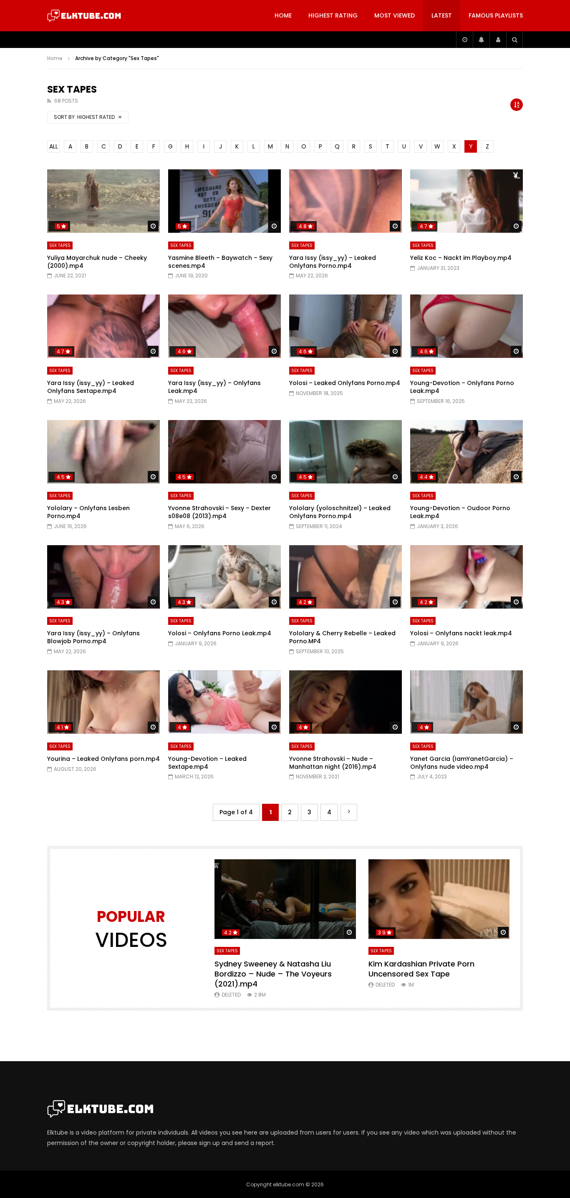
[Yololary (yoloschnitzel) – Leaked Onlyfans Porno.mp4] (345, 451)
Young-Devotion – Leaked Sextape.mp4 (207, 763)
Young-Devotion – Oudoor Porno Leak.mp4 (460, 512)
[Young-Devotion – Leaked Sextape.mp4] (224, 702)
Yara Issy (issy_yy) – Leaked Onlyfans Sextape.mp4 (90, 387)
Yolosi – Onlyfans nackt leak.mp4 (461, 633)
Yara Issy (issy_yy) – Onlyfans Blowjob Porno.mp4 (93, 637)
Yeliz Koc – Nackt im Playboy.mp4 (461, 258)
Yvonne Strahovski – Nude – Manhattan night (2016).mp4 (332, 763)
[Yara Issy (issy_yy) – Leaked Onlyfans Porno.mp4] (345, 201)
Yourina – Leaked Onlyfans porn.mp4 (103, 759)
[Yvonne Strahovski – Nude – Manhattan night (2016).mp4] (345, 702)
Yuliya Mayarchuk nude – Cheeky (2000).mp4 (97, 262)
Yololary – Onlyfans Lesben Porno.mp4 (88, 512)
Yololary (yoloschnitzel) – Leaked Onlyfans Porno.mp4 (340, 512)
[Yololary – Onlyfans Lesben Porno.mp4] (103, 451)
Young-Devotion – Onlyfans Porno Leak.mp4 (462, 387)
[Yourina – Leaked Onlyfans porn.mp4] (103, 702)
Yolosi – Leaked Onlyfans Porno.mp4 (344, 383)
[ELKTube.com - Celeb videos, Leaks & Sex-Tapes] (84, 16)
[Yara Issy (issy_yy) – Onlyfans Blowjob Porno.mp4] (103, 577)
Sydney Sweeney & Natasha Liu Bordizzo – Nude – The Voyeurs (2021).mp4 (273, 974)
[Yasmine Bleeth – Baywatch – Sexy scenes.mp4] (224, 201)
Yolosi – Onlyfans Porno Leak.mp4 (219, 633)
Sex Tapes (60, 245)
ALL (53, 146)
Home (283, 15)
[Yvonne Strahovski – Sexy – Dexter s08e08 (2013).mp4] (224, 451)
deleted (231, 994)
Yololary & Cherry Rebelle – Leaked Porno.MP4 (342, 637)
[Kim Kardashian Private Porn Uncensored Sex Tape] (439, 899)
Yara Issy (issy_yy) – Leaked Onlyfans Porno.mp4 (332, 262)
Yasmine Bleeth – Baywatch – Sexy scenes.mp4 (220, 262)
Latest (441, 15)
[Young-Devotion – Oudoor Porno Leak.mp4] (466, 451)
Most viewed (394, 15)
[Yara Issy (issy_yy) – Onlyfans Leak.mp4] (224, 326)
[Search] (514, 39)
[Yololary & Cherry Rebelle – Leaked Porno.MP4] (345, 577)
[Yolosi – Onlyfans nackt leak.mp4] (466, 577)
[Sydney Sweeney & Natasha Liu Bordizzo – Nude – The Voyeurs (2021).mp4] (285, 899)
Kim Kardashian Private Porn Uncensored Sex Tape (421, 969)
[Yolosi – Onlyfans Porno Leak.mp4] (224, 577)
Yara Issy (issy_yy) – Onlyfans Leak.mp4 (214, 387)
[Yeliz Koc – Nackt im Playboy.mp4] (466, 201)
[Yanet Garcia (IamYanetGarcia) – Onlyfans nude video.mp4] (466, 702)
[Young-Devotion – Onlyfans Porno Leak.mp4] (466, 326)
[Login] (497, 39)
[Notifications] (481, 39)
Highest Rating (333, 15)
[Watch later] (464, 39)
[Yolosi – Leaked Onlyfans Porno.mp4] (345, 326)
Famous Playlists (496, 15)
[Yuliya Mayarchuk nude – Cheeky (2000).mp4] (103, 201)
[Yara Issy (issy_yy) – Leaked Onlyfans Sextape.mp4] (103, 326)
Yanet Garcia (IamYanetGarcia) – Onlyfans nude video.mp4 (461, 763)
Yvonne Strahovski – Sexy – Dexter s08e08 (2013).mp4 (219, 512)
